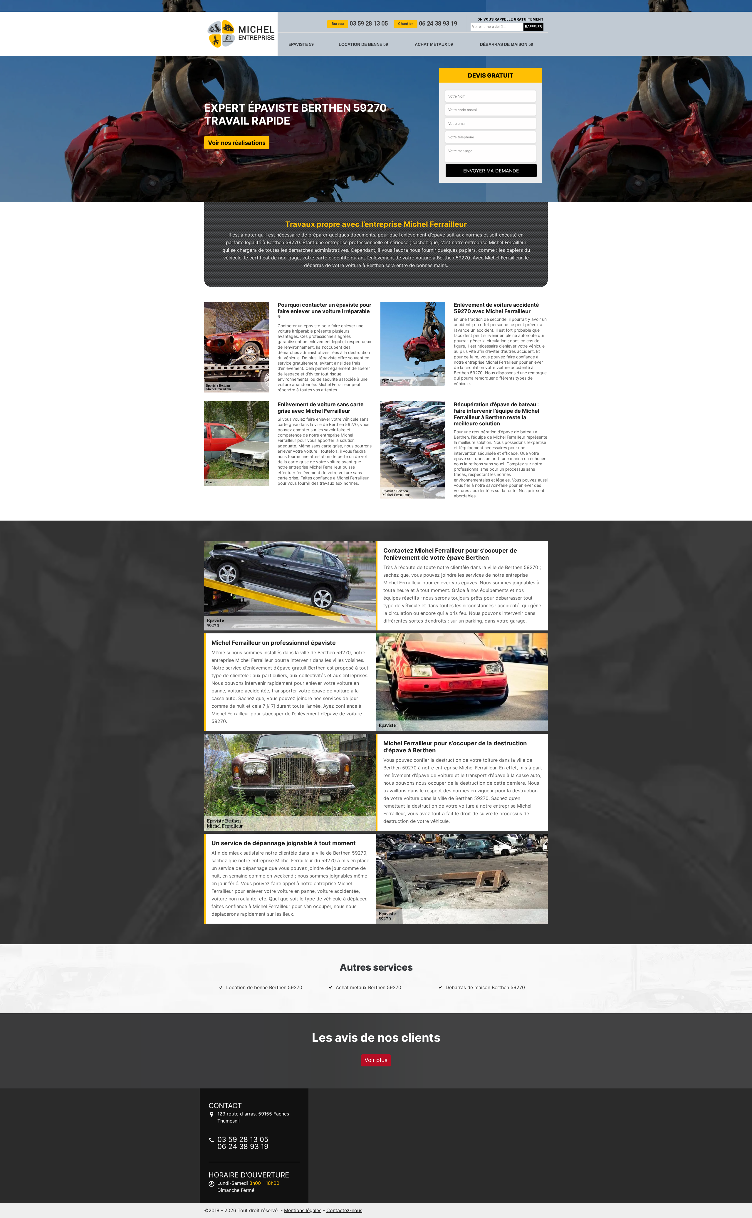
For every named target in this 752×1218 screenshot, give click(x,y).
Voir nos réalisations (237, 142)
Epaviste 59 (301, 44)
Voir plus (376, 1060)
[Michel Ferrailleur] (241, 34)
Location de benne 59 (363, 44)
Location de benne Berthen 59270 (264, 987)
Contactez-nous (344, 1210)
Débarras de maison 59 (506, 44)
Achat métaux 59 (434, 44)
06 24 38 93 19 (427, 23)
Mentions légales (302, 1210)
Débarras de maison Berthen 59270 (485, 987)
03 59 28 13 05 (360, 23)
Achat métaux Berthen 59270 (368, 987)
